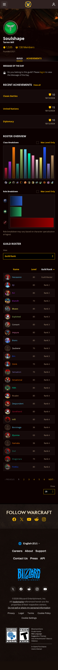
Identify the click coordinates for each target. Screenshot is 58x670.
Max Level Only (48, 142)
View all (37, 85)
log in (42, 72)
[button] (29, 256)
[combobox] (29, 256)
